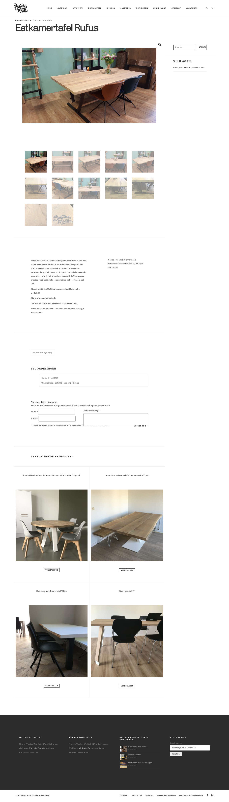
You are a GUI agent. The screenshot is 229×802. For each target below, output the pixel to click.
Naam (34, 412)
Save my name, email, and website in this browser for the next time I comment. (71, 425)
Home (49, 8)
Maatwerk (125, 8)
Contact (176, 8)
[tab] (42, 353)
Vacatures (191, 8)
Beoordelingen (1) (42, 352)
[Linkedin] (212, 795)
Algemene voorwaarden (191, 795)
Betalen (149, 795)
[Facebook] (207, 795)
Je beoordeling (91, 411)
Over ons (62, 8)
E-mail (34, 419)
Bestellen (137, 795)
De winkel (77, 8)
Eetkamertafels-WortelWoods (121, 263)
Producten (94, 8)
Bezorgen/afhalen (166, 795)
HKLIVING (110, 8)
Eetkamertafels (129, 259)
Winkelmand (159, 8)
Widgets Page (36, 748)
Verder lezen (51, 570)
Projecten (142, 8)
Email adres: (176, 743)
